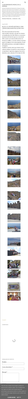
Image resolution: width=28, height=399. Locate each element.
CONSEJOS (15, 18)
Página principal (7, 18)
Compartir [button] (4, 319)
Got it (19, 397)
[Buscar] (25, 2)
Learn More (11, 397)
